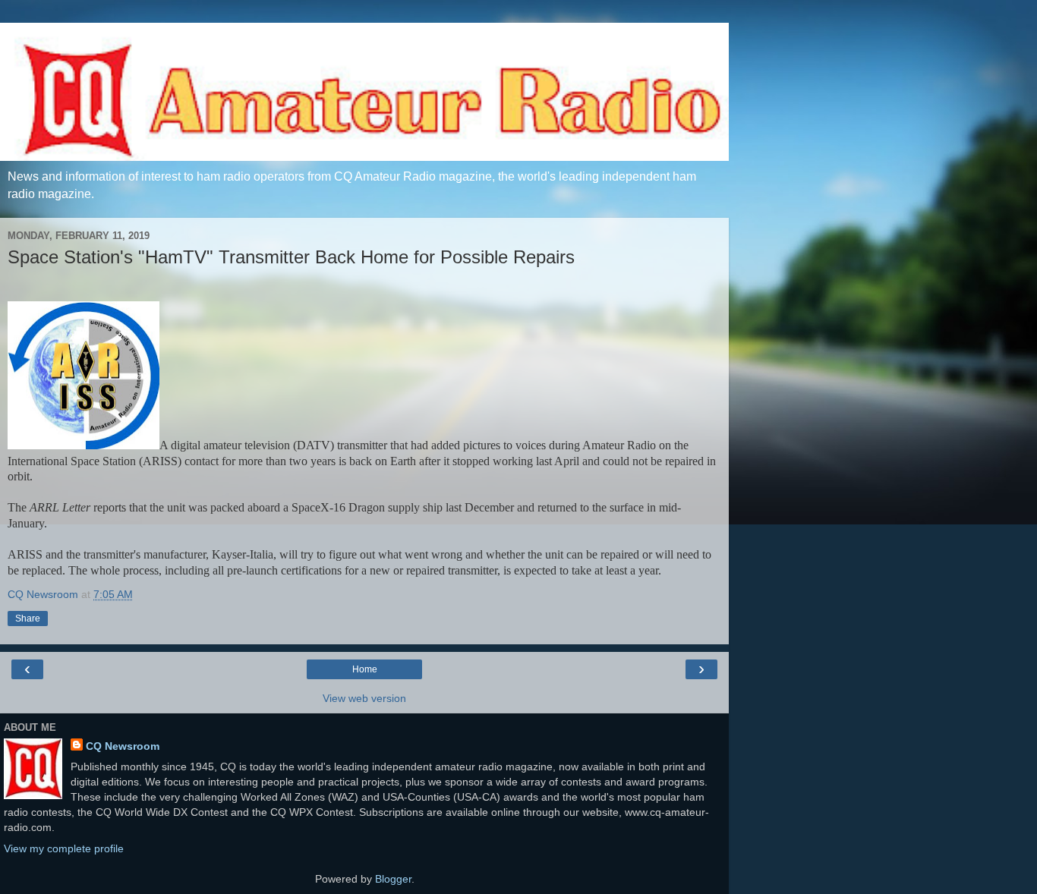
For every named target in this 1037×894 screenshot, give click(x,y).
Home (364, 669)
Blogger (393, 879)
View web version (364, 698)
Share (27, 618)
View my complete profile (64, 848)
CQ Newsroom (122, 746)
